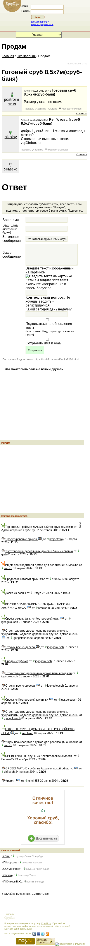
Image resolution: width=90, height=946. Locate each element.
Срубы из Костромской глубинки (27, 699)
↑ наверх (9, 914)
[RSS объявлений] (47, 934)
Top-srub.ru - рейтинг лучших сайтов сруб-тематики (39, 526)
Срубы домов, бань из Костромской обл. (32, 618)
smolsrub (44, 607)
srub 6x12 (58, 579)
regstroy (19, 856)
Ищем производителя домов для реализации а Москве (41, 565)
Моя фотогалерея (71, 108)
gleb (4, 554)
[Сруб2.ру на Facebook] (38, 934)
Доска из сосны (15, 593)
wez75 (8, 568)
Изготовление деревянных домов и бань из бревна (39, 551)
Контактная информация (18, 928)
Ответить (81, 113)
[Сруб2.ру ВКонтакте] (34, 934)
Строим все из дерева (20, 647)
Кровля (10, 780)
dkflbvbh (9, 771)
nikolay (11, 137)
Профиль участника (35, 108)
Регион (6, 856)
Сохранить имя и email (44, 343)
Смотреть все (40, 893)
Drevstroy (7, 875)
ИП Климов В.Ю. (12, 881)
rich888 (30, 881)
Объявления (26, 56)
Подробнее (75, 210)
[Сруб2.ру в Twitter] (43, 934)
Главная (8, 56)
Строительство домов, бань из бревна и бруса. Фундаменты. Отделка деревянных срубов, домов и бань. (39, 632)
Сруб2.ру (46, 923)
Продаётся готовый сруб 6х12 (25, 579)
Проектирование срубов (21, 539)
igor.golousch (9, 622)
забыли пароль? (40, 21)
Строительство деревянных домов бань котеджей (38, 673)
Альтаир (52, 108)
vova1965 (27, 862)
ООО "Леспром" (11, 868)
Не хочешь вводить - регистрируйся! (48, 301)
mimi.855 (33, 780)
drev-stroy (23, 875)
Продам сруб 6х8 (16, 661)
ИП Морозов (9, 862)
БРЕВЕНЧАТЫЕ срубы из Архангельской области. (39, 756)
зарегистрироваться (42, 24)
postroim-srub (12, 101)
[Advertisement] (33, 472)
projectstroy (56, 539)
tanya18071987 (34, 869)
